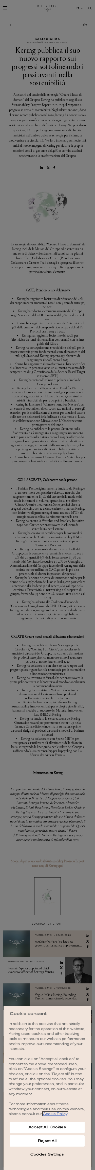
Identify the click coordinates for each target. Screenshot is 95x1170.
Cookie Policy (55, 1114)
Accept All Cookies (47, 1127)
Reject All (47, 1141)
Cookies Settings (47, 1154)
